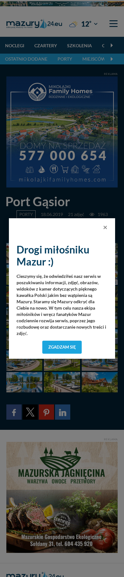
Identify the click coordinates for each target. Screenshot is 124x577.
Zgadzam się (62, 347)
